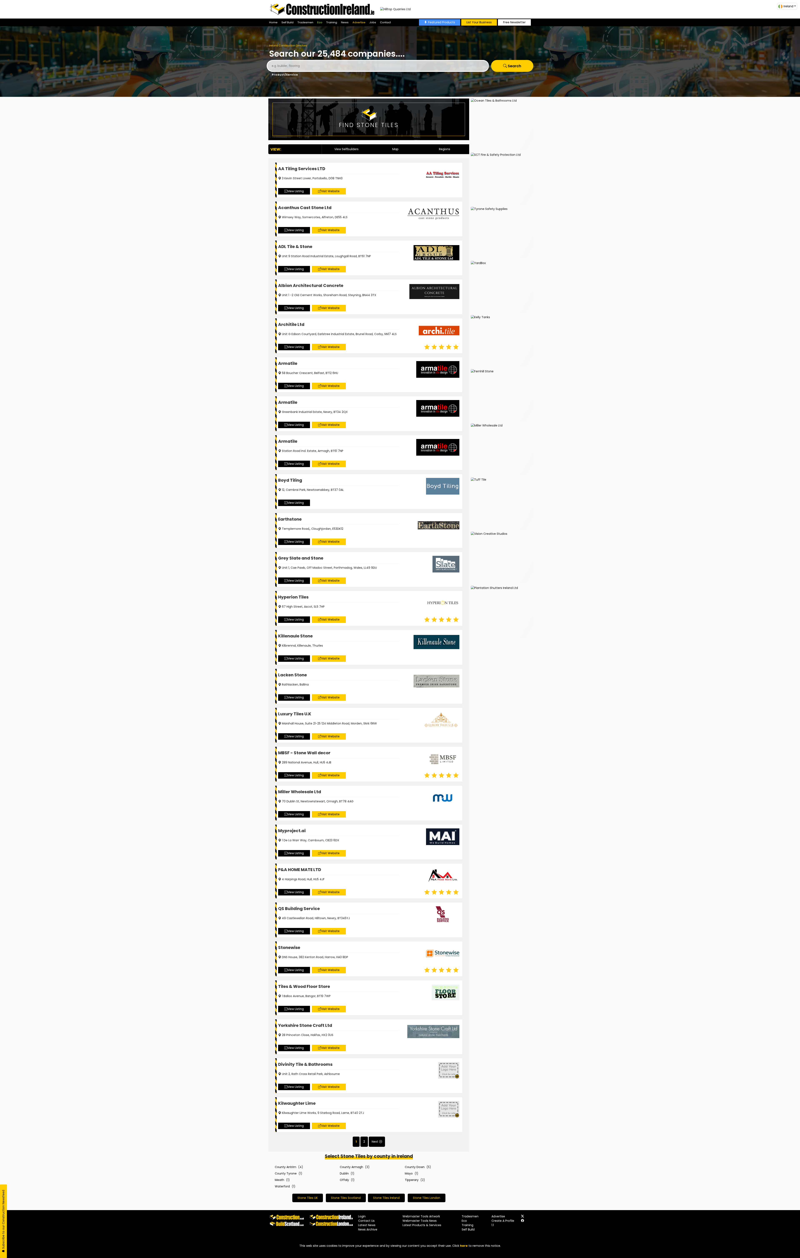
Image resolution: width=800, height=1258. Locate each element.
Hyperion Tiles (293, 597)
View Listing (295, 191)
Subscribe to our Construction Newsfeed (3, 1220)
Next (375, 1142)
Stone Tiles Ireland (386, 1198)
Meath (279, 1180)
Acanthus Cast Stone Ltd (304, 208)
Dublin (344, 1173)
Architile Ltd (291, 324)
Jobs (372, 22)
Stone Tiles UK (308, 1198)
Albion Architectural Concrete (310, 285)
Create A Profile (502, 1221)
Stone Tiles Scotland (346, 1198)
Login (362, 1216)
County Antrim (285, 1167)
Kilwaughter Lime (297, 1103)
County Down (415, 1167)
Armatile (287, 363)
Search (514, 66)
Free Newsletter (514, 22)
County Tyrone (286, 1173)
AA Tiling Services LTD (301, 169)
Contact (385, 22)
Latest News (366, 1225)
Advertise (358, 22)
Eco (319, 22)
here (464, 1246)
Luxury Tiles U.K (294, 714)
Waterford (282, 1186)
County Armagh (351, 1167)
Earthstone (290, 519)
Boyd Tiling (290, 480)
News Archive (367, 1229)
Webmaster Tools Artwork (421, 1216)
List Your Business (479, 22)
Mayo (409, 1173)
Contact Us (366, 1221)
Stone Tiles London (426, 1198)
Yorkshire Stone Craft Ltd (305, 1025)
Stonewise (289, 947)
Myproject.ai (292, 831)
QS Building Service (299, 908)
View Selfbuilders (346, 149)
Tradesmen (305, 22)
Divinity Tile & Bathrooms (305, 1064)
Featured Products (441, 22)
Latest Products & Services (421, 1225)
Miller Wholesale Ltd (299, 792)
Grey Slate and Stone (300, 558)
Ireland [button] (788, 6)
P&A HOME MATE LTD (299, 870)
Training (331, 22)
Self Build (287, 22)
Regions (444, 149)
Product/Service (285, 74)
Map (395, 149)
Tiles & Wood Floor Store (304, 986)
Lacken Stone (292, 675)
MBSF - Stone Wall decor (304, 753)
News (345, 22)
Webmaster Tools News (419, 1221)
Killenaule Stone (295, 636)
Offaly (344, 1180)
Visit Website (330, 191)
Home (273, 22)
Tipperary (412, 1180)
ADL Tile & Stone (295, 246)
